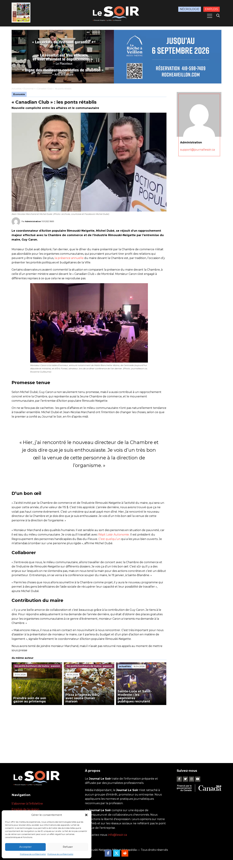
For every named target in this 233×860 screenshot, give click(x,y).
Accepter (25, 846)
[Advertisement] (89, 731)
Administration (33, 221)
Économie (28, 88)
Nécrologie (189, 9)
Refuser (68, 846)
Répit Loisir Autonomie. (113, 534)
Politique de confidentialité (33, 854)
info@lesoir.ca (117, 834)
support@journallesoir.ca (197, 149)
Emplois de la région (25, 809)
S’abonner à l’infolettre (27, 803)
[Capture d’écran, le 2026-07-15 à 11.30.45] (116, 56)
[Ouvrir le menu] (209, 16)
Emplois (211, 9)
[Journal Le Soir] (116, 13)
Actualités (16, 88)
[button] (86, 815)
